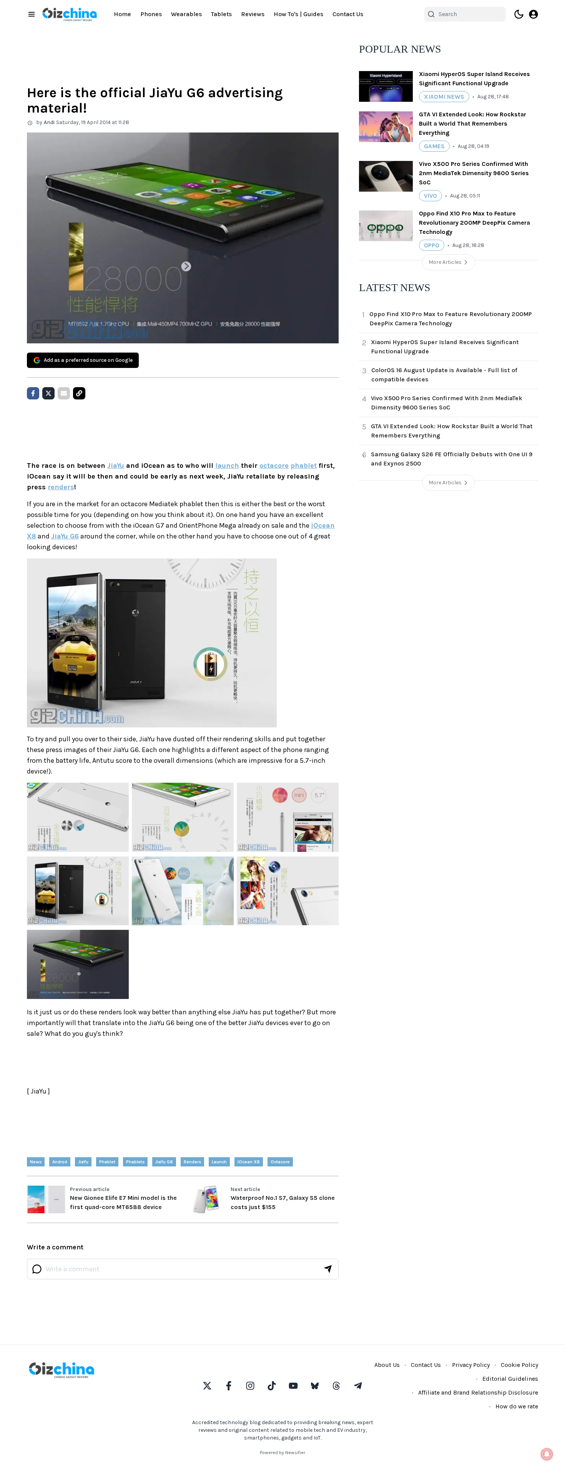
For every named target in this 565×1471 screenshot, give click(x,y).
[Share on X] (48, 393)
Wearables (186, 14)
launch (227, 465)
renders (61, 487)
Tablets (221, 14)
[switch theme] (518, 14)
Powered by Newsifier (282, 1452)
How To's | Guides (298, 14)
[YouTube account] (293, 1385)
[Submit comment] (328, 1269)
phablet (304, 465)
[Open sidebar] (31, 14)
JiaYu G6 (65, 536)
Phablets (135, 1162)
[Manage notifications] (547, 1454)
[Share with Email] (64, 393)
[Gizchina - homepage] (69, 14)
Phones (151, 14)
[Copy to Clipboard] (79, 393)
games (434, 146)
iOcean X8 (249, 1162)
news (36, 1162)
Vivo (430, 195)
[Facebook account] (228, 1385)
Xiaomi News (444, 96)
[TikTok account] (271, 1385)
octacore (274, 465)
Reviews (252, 14)
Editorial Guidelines (510, 1378)
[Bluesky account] (314, 1385)
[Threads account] (336, 1385)
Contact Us (347, 14)
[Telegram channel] (357, 1385)
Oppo (431, 245)
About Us (387, 1364)
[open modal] (533, 14)
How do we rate (516, 1406)
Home (122, 14)
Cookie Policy (519, 1364)
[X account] (207, 1385)
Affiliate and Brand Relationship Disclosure (478, 1392)
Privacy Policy (471, 1364)
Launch (219, 1162)
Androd (59, 1162)
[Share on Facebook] (33, 393)
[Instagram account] (250, 1385)
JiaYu (115, 465)
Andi (49, 122)
